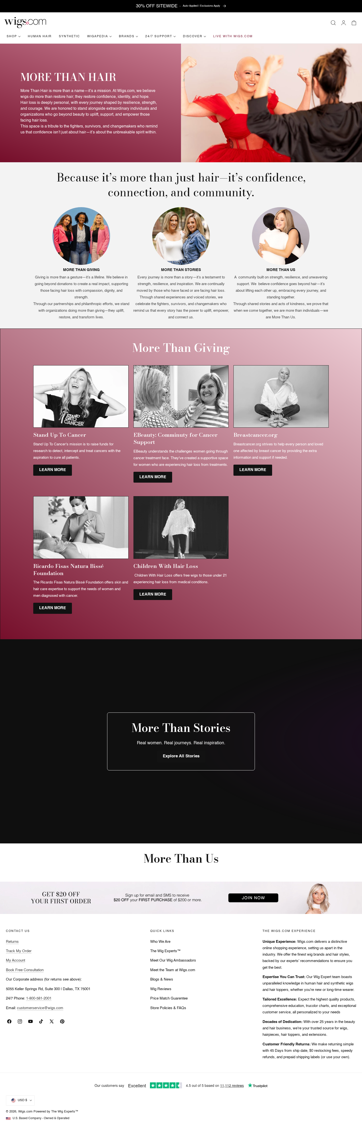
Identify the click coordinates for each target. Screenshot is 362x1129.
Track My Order (19, 951)
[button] (333, 22)
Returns (12, 942)
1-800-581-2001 (38, 999)
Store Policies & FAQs (168, 1008)
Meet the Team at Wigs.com (172, 970)
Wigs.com (25, 1111)
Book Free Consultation (25, 970)
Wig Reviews (160, 989)
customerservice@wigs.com (40, 1008)
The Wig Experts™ (165, 951)
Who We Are (160, 942)
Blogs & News (161, 980)
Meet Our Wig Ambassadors (173, 961)
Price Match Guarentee (169, 999)
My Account (15, 961)
